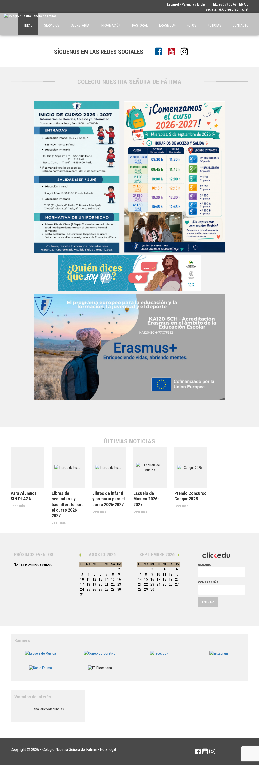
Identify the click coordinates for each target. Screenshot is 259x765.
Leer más (18, 506)
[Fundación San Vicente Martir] (129, 272)
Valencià (188, 4)
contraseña (208, 582)
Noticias (214, 25)
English (202, 4)
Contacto (240, 25)
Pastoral (140, 25)
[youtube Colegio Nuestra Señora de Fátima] (173, 51)
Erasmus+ (167, 25)
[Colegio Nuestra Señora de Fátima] (30, 24)
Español (173, 4)
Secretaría (80, 25)
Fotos (191, 25)
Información (111, 25)
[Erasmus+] (129, 346)
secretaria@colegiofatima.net (227, 9)
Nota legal (108, 749)
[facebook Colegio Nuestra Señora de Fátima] (160, 51)
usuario (204, 565)
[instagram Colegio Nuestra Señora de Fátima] (186, 51)
